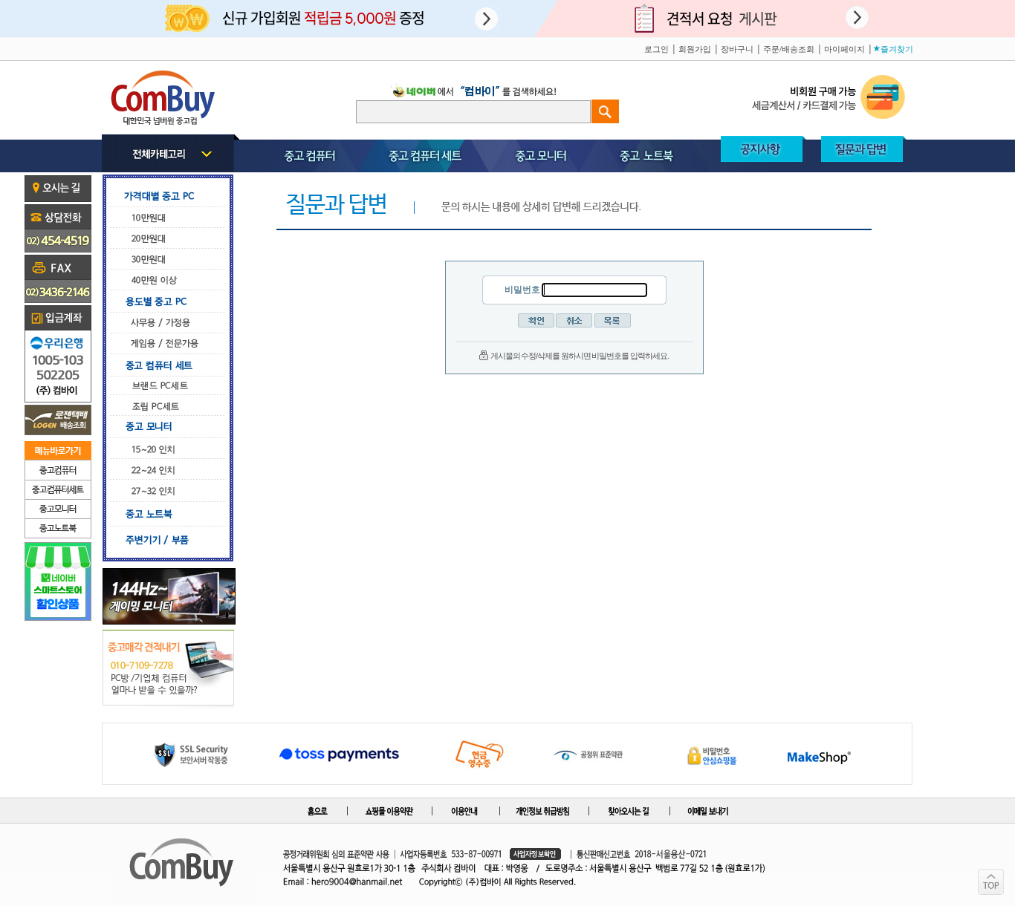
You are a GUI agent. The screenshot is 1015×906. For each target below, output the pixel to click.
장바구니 (737, 49)
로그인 (656, 49)
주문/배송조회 (788, 49)
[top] (991, 882)
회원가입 (694, 49)
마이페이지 (844, 49)
